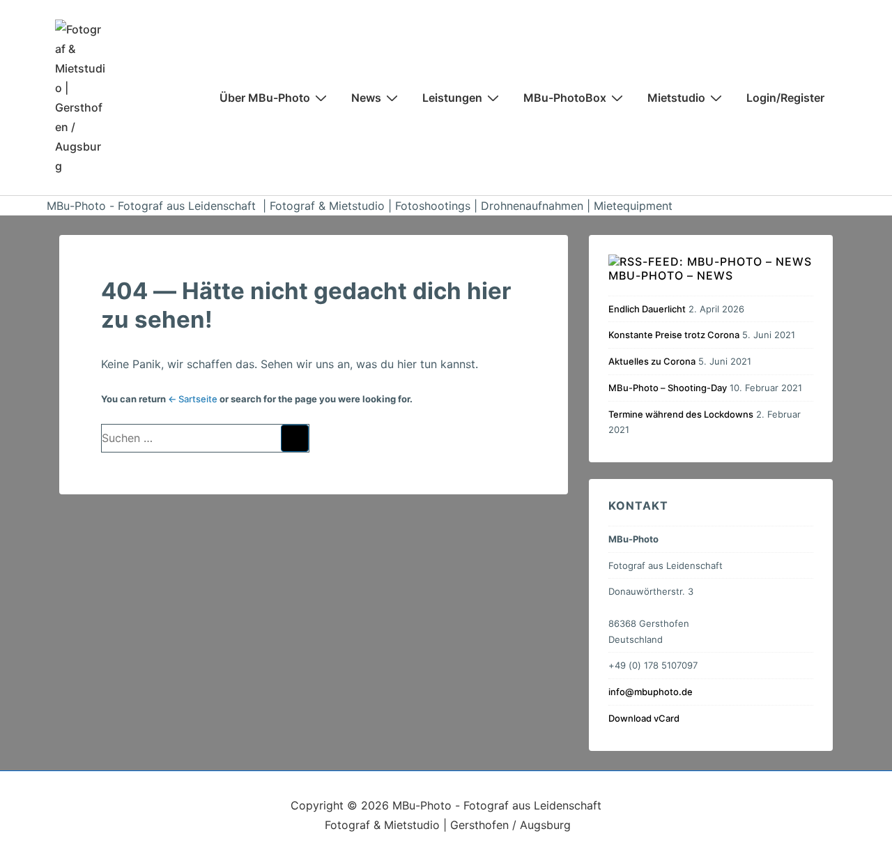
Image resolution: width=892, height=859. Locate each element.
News (366, 98)
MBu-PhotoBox (564, 98)
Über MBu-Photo (265, 98)
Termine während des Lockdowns (680, 414)
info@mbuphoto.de (650, 691)
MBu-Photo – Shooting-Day (667, 387)
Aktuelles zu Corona (651, 361)
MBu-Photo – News (670, 275)
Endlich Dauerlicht (647, 308)
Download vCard (643, 718)
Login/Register (785, 98)
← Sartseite (192, 398)
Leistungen (452, 98)
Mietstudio (676, 98)
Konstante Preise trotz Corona (673, 334)
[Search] (295, 438)
